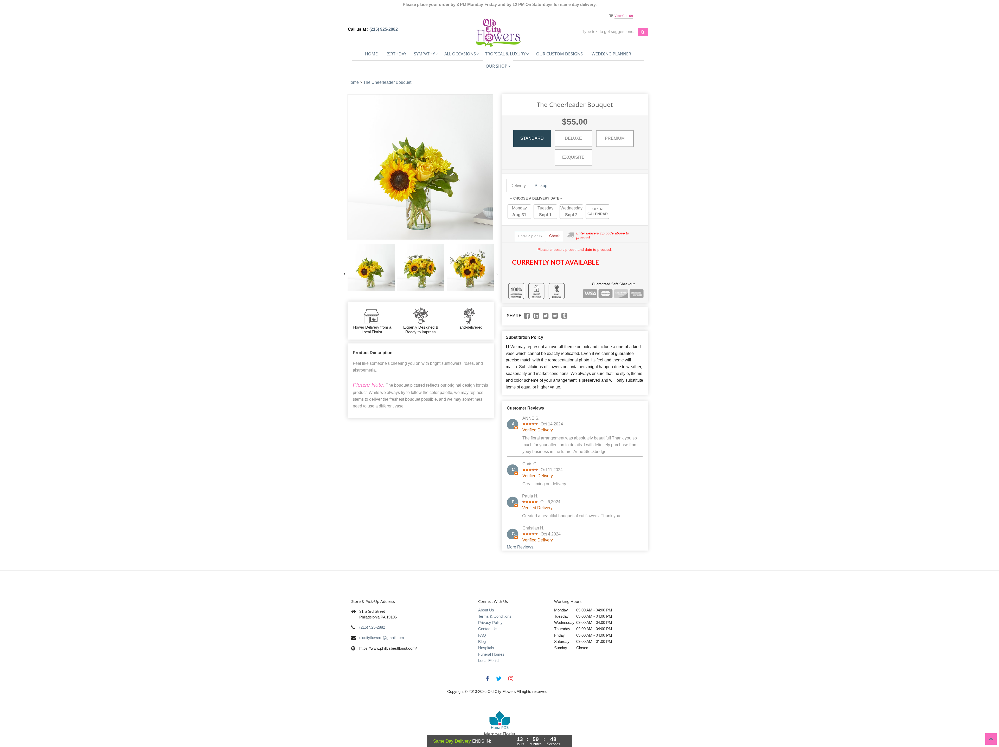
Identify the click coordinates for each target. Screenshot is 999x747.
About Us (486, 610)
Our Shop (496, 66)
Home (371, 54)
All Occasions (460, 54)
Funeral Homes (491, 654)
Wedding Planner (611, 54)
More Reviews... (521, 547)
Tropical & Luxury (505, 54)
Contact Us (487, 629)
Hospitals (486, 648)
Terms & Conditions (494, 616)
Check (554, 236)
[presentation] (344, 274)
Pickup (541, 185)
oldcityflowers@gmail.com (381, 637)
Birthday (396, 54)
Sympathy (424, 54)
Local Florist (488, 660)
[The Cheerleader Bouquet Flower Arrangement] (371, 267)
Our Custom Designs (559, 54)
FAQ (482, 635)
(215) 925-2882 (383, 29)
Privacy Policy (490, 622)
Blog (482, 641)
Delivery (518, 185)
